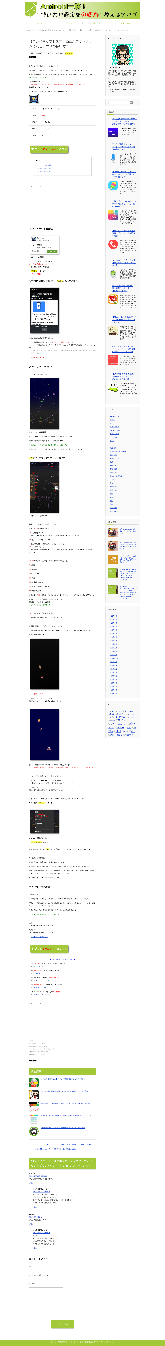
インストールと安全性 (45, 165)
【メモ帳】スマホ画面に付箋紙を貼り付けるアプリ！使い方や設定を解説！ (123, 376)
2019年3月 (113, 633)
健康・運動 (113, 455)
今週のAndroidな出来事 (118, 451)
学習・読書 (113, 469)
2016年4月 (113, 686)
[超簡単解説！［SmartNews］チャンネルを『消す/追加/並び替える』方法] (34, 1110)
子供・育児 (113, 465)
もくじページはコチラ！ (39, 937)
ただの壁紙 (112, 720)
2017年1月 (113, 669)
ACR (111, 711)
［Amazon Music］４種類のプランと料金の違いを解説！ (127, 531)
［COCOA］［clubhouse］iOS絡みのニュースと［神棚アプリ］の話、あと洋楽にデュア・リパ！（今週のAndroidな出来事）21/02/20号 (128, 592)
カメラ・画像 (114, 434)
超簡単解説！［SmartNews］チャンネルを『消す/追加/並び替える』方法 (66, 1103)
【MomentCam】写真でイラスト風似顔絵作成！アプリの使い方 (124, 319)
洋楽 (133, 731)
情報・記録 (68, 53)
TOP (46, 30)
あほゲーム (120, 716)
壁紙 (111, 462)
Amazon (119, 711)
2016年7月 (113, 676)
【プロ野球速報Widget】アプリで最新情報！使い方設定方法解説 (63, 1079)
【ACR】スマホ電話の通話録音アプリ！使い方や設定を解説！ (123, 233)
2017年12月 (114, 658)
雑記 (111, 501)
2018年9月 (113, 637)
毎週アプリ (113, 487)
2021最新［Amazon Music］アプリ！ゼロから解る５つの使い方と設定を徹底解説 (124, 121)
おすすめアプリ (132, 717)
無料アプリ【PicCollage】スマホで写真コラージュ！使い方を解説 (124, 203)
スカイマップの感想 (44, 171)
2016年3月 (113, 690)
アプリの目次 (68, 23)
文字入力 (113, 479)
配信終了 (113, 497)
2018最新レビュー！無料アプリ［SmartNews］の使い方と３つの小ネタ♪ (66, 1115)
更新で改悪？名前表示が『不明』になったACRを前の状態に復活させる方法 (123, 349)
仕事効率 (129, 728)
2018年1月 (113, 655)
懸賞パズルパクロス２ (41, 980)
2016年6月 (113, 679)
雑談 (111, 504)
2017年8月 (113, 665)
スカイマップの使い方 (45, 168)
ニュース (113, 444)
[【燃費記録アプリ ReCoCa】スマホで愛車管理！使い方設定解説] (34, 1134)
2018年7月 (113, 644)
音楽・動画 (113, 511)
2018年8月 (113, 641)
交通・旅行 (113, 448)
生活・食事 (113, 490)
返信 (31, 1183)
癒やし (119, 735)
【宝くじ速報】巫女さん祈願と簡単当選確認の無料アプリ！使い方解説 (65, 1091)
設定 (111, 494)
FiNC (128, 714)
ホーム (39, 23)
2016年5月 (113, 683)
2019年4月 (113, 630)
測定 (112, 734)
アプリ (112, 423)
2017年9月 (113, 662)
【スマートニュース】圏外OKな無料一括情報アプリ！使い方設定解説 (69, 1145)
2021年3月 (113, 616)
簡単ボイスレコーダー (41, 994)
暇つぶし (113, 483)
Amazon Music (115, 416)
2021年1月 (113, 623)
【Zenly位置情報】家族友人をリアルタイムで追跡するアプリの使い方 (124, 174)
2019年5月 (113, 626)
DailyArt (120, 714)
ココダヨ (37, 973)
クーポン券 (113, 437)
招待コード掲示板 (116, 476)
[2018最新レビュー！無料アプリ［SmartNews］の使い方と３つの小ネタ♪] (34, 1122)
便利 (118, 731)
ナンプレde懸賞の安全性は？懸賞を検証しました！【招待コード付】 (123, 288)
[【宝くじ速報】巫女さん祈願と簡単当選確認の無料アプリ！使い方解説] (34, 1098)
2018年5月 (113, 648)
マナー (120, 727)
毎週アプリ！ (97, 23)
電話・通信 (113, 508)
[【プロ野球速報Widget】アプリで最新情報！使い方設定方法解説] (34, 1086)
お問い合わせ (125, 23)
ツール (112, 441)
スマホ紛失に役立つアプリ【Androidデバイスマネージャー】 (124, 262)
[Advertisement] (45, 206)
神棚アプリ (129, 735)
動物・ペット (114, 458)
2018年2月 (113, 651)
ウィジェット (126, 720)
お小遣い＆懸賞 (115, 430)
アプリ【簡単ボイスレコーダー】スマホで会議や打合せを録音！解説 (123, 146)
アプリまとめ (114, 427)
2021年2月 (113, 619)
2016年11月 (114, 672)
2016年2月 (113, 693)
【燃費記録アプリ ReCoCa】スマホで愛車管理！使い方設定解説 (63, 1128)
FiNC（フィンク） (40, 987)
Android (112, 420)
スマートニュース (40, 966)
